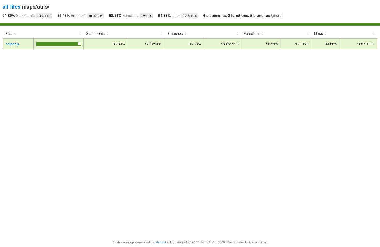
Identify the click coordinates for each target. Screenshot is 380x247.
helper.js (12, 44)
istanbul (160, 242)
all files (11, 6)
